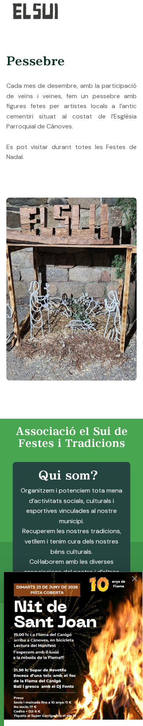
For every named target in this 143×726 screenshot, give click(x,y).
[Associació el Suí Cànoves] (39, 11)
